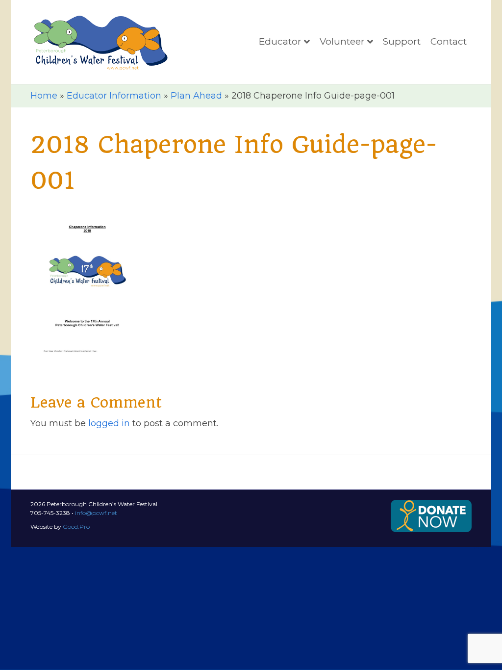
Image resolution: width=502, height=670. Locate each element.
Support (402, 41)
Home (43, 95)
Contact (448, 41)
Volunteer (342, 41)
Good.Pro (76, 526)
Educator (280, 41)
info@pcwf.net (96, 512)
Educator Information (114, 95)
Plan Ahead (196, 95)
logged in (109, 423)
